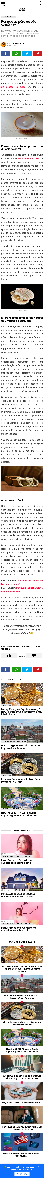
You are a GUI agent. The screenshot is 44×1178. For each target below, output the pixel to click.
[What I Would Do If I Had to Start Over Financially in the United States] (22, 1064)
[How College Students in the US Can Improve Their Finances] (22, 731)
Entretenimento (24, 856)
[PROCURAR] (41, 3)
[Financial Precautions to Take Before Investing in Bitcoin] (22, 764)
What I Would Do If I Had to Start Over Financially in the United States (22, 1077)
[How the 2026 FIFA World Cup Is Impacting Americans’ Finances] (22, 798)
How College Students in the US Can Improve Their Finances (21, 747)
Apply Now (22, 1174)
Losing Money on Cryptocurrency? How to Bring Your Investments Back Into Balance (21, 712)
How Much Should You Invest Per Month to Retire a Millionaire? (22, 1128)
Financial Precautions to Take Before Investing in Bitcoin (21, 780)
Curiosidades (8, 741)
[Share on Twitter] (27, 53)
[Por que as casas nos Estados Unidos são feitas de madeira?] (22, 879)
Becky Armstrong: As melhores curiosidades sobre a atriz (18, 929)
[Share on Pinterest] (37, 53)
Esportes (6, 809)
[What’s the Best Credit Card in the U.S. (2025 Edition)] (22, 1142)
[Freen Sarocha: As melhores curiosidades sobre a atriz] (22, 846)
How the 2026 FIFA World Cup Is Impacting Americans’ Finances (19, 814)
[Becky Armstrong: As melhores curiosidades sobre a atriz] (22, 913)
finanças (6, 705)
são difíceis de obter (28, 158)
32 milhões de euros (13, 87)
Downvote (34, 655)
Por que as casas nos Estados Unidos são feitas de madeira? (18, 895)
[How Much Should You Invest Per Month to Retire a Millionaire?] (22, 1115)
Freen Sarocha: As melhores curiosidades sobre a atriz (17, 862)
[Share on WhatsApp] (16, 53)
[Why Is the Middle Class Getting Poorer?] (22, 1091)
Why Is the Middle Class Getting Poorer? (22, 1102)
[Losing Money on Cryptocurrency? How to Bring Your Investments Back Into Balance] (22, 694)
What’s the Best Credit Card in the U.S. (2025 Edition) (22, 1155)
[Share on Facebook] (5, 53)
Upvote (9, 655)
